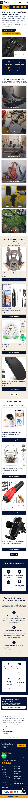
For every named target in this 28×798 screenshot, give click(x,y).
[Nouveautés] (8, 62)
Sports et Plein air (14, 231)
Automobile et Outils (14, 107)
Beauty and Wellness (14, 132)
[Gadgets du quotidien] (19, 572)
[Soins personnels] (8, 582)
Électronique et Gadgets (14, 206)
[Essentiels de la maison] (8, 572)
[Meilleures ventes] (19, 62)
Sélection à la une (8, 70)
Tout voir (19, 70)
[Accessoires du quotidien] (19, 581)
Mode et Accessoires (14, 181)
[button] (1, 2)
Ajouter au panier (14, 279)
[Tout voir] (19, 68)
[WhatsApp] (4, 755)
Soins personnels (8, 586)
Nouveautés (8, 64)
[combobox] (23, 2)
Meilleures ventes (19, 64)
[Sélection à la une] (8, 68)
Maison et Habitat (14, 156)
